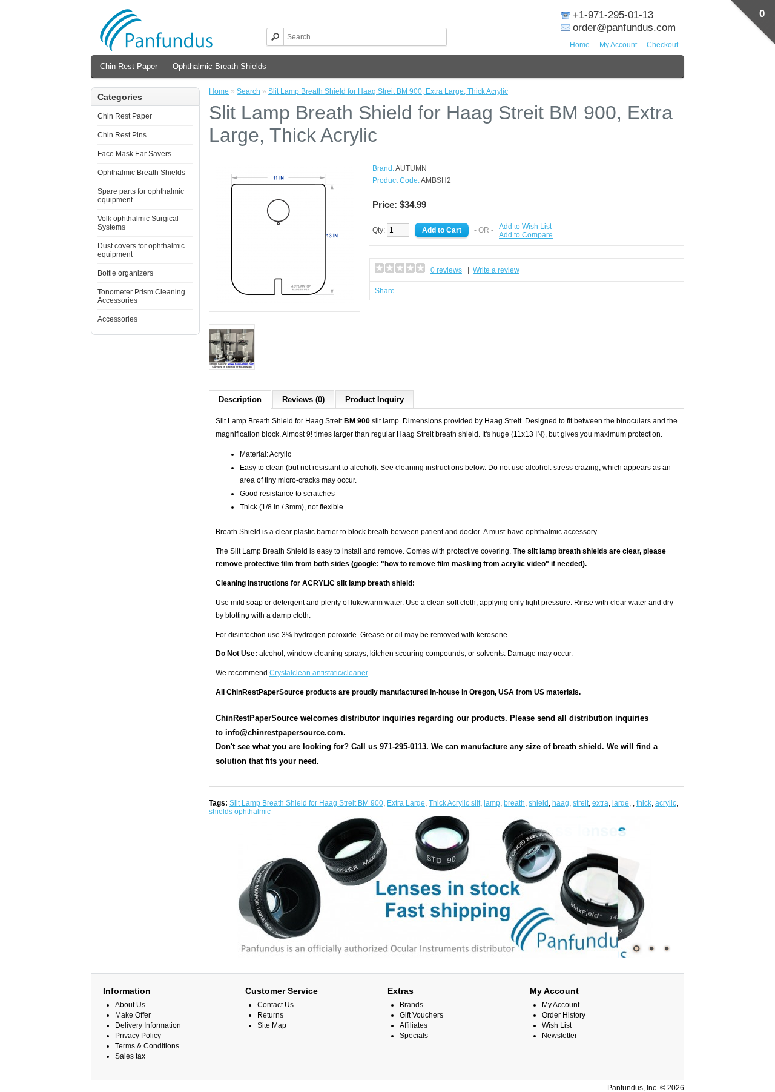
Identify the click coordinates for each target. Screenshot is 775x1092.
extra (600, 803)
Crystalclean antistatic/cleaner (318, 673)
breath (514, 803)
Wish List (557, 1025)
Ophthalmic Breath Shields (219, 66)
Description (240, 399)
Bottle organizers (125, 273)
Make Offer (133, 1015)
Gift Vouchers (421, 1015)
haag (560, 803)
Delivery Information (148, 1025)
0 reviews (446, 270)
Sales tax (130, 1056)
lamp (492, 803)
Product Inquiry (374, 399)
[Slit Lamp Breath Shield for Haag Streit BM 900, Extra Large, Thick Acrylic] (285, 301)
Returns (270, 1015)
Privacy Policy (138, 1035)
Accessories (117, 319)
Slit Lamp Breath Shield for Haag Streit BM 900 (306, 803)
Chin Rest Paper (128, 66)
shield (539, 803)
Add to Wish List (525, 226)
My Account (618, 45)
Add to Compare (526, 235)
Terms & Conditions (147, 1046)
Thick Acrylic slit (454, 803)
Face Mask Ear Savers (134, 154)
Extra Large (406, 803)
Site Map (271, 1025)
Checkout (662, 45)
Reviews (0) (303, 399)
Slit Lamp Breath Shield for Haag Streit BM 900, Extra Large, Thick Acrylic (388, 91)
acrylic (665, 803)
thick (643, 803)
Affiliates (413, 1025)
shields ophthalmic (240, 811)
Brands (411, 1005)
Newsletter (559, 1035)
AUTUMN (411, 168)
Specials (414, 1035)
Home (580, 45)
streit (581, 803)
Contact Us (275, 1005)
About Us (130, 1005)
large (620, 803)
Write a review (496, 270)
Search (248, 91)
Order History (563, 1015)
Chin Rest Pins (122, 135)
